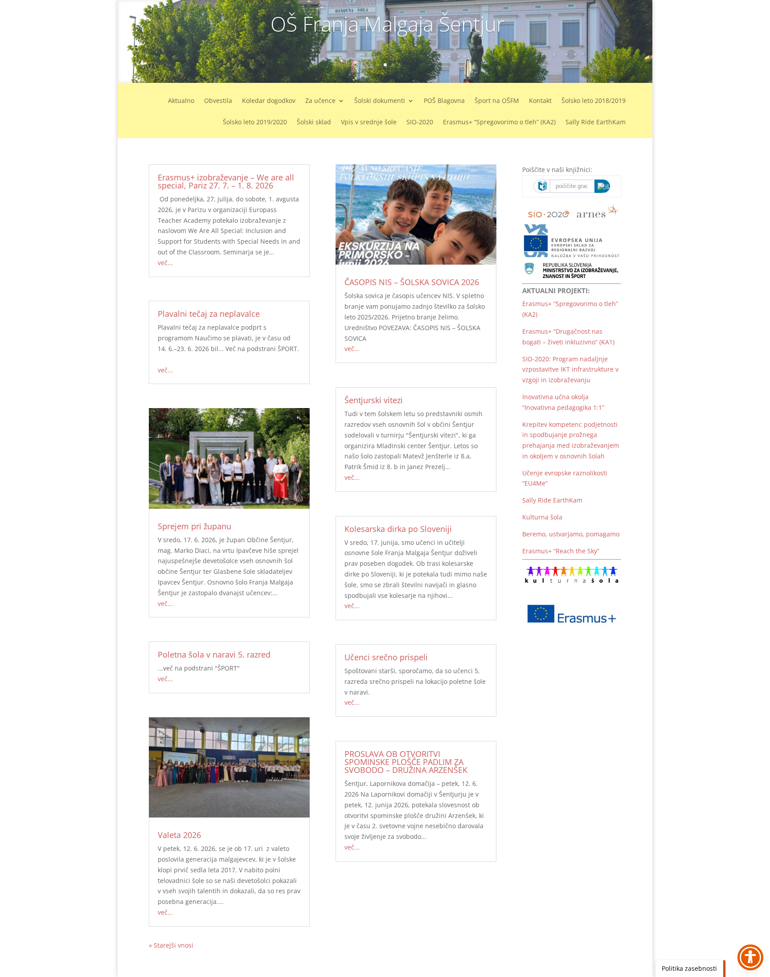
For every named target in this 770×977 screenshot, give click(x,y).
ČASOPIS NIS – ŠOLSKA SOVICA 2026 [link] (411, 282)
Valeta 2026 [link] (179, 835)
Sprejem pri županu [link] (194, 526)
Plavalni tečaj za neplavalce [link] (209, 313)
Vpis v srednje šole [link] (369, 122)
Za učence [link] (320, 101)
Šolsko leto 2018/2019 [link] (593, 101)
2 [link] (385, 64)
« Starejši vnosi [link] (171, 945)
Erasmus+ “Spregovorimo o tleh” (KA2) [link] (499, 122)
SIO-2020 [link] (419, 122)
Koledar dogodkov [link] (268, 101)
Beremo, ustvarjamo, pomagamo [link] (570, 534)
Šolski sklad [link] (314, 122)
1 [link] (377, 64)
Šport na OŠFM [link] (497, 101)
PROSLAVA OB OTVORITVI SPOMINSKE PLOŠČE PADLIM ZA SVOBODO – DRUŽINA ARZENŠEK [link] (405, 761)
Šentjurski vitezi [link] (373, 400)
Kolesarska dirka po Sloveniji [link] (398, 528)
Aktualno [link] (181, 101)
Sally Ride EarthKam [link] (595, 122)
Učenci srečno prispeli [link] (386, 657)
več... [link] (165, 262)
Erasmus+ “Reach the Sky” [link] (560, 551)
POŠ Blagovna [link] (444, 101)
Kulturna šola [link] (542, 517)
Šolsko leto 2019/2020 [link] (255, 122)
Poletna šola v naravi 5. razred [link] (214, 654)
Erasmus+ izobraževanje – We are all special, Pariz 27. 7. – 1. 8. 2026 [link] (226, 181)
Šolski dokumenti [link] (379, 101)
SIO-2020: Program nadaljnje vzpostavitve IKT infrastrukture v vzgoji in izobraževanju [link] (570, 369)
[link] (118, 41)
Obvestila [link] (218, 101)
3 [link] (392, 64)
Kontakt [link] (540, 101)
